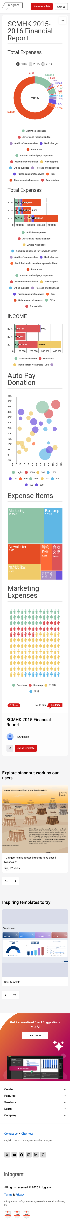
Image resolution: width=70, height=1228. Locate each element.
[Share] (9, 748)
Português (28, 1140)
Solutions (10, 1102)
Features (9, 1095)
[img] (43, 82)
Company (10, 1115)
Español (38, 1140)
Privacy (20, 1194)
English (7, 1140)
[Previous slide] (6, 881)
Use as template (42, 6)
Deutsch (17, 1140)
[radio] (22, 64)
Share (15, 705)
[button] (35, 130)
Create (8, 1089)
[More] (62, 20)
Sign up (61, 6)
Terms (8, 1194)
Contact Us (11, 1133)
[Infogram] (12, 6)
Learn (8, 1108)
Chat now (27, 1133)
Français (48, 1140)
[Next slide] (14, 881)
